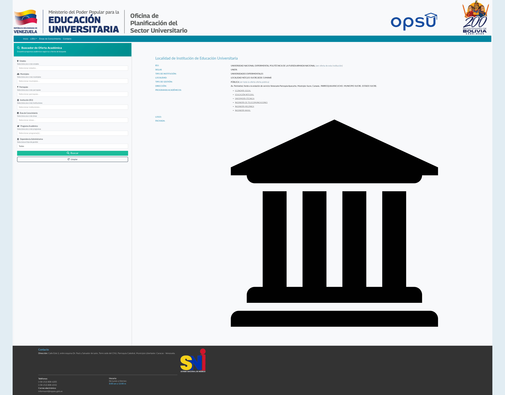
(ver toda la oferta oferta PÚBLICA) (254, 82)
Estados (23, 61)
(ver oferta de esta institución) (329, 66)
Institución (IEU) (26, 100)
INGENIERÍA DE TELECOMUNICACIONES (251, 102)
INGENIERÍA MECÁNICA (244, 106)
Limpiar (74, 159)
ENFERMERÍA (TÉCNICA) (244, 98)
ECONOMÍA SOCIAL (243, 91)
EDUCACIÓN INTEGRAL (244, 94)
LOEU (32, 38)
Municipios (24, 74)
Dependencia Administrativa (31, 139)
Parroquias (23, 87)
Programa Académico (29, 126)
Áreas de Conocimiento (50, 38)
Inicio (25, 38)
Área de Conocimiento (29, 113)
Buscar (74, 153)
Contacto (67, 38)
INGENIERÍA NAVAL (243, 110)
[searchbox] (72, 68)
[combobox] (72, 68)
